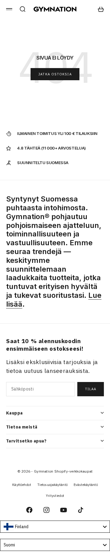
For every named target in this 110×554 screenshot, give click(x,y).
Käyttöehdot (21, 485)
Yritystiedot (55, 496)
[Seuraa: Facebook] (29, 510)
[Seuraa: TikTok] (80, 510)
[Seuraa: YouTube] (63, 510)
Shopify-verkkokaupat (73, 471)
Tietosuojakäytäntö (52, 485)
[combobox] (55, 527)
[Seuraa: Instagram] (46, 510)
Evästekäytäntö (86, 485)
